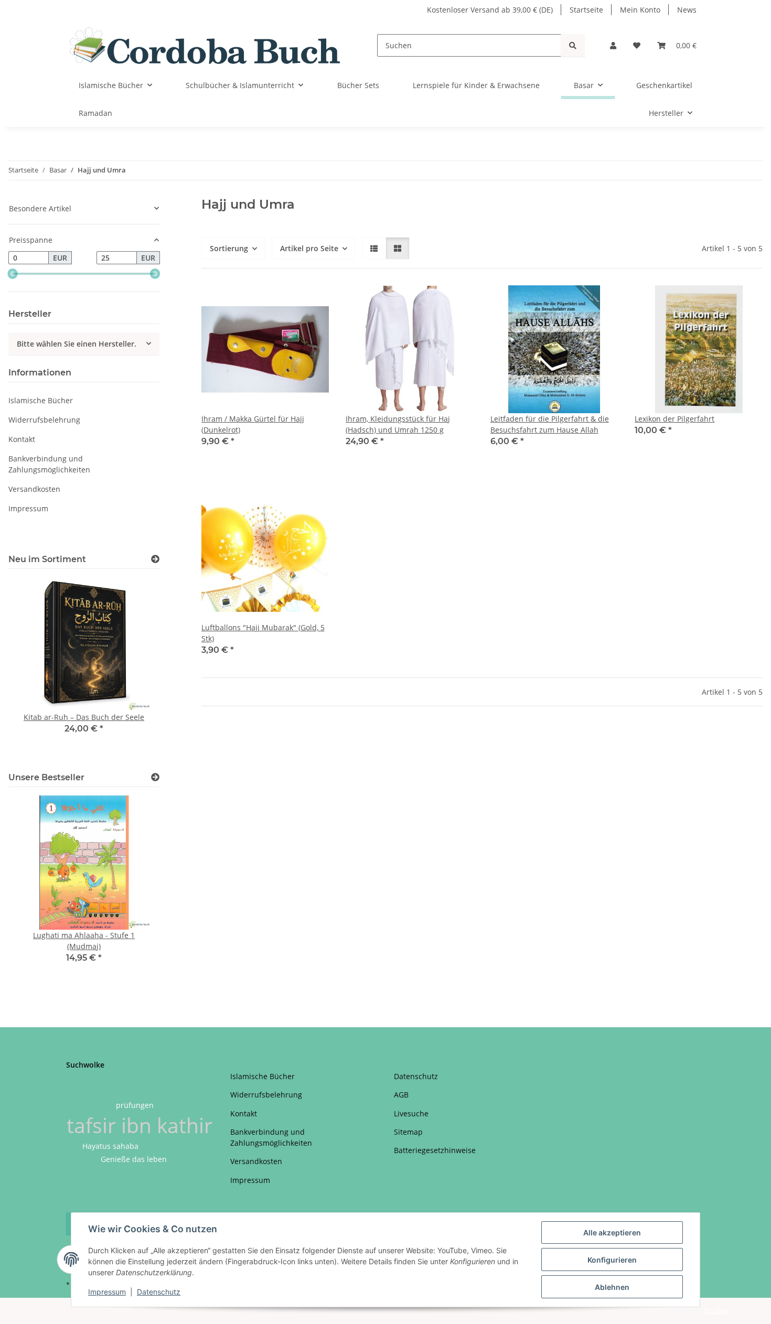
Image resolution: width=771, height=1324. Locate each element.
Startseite (586, 10)
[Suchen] (573, 45)
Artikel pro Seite (309, 248)
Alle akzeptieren (612, 1232)
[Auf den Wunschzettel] (311, 303)
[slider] (12, 273)
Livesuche (411, 1113)
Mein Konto (640, 10)
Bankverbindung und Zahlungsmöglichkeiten (49, 464)
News (687, 10)
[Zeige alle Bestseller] (155, 777)
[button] (613, 45)
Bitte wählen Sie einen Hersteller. (76, 344)
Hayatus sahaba (110, 1146)
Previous (34, 669)
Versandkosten (34, 489)
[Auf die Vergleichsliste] (283, 303)
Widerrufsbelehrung (44, 420)
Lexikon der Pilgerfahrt (674, 419)
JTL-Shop (716, 1310)
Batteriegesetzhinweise (435, 1150)
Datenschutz (158, 1291)
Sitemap (408, 1132)
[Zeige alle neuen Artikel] (155, 559)
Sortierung (229, 248)
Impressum (107, 1291)
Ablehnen (612, 1287)
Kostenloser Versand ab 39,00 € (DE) (490, 10)
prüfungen (135, 1105)
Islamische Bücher (40, 400)
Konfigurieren (612, 1259)
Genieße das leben (134, 1159)
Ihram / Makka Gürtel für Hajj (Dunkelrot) (252, 424)
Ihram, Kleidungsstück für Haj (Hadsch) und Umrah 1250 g (398, 424)
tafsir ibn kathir (139, 1125)
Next (133, 669)
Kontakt (21, 439)
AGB (401, 1095)
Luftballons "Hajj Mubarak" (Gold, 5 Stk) (263, 632)
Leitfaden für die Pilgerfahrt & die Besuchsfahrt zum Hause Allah (549, 424)
